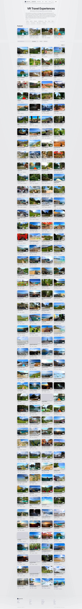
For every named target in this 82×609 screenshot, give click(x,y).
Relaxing (41, 41)
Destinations (39, 1)
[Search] (53, 2)
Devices (46, 1)
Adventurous (45, 41)
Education (42, 602)
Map (42, 1)
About (18, 601)
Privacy (55, 601)
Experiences (34, 1)
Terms (54, 602)
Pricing (50, 1)
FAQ (29, 602)
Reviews (18, 602)
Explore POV (21, 598)
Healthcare (42, 601)
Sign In (56, 1)
